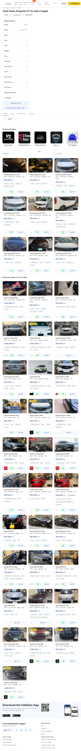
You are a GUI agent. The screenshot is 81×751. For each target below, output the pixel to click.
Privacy (43, 734)
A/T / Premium (8, 655)
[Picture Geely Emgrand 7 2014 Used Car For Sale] (15, 406)
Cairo (7, 183)
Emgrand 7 (72, 347)
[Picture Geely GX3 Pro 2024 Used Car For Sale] (40, 406)
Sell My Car (75, 3)
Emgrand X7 (18, 183)
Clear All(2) (28, 15)
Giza (7, 262)
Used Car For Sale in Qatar (48, 745)
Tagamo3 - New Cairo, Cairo (13, 576)
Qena (33, 222)
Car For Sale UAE (7, 742)
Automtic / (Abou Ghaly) (16, 578)
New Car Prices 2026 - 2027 (16, 108)
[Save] (24, 160)
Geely (12, 183)
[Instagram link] (30, 730)
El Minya (60, 185)
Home (42, 725)
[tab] (6, 114)
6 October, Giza (61, 614)
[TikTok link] (21, 730)
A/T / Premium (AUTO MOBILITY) (64, 502)
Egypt (7, 730)
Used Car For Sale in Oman (48, 748)
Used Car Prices (16, 103)
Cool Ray (7, 350)
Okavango (43, 308)
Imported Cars (26, 3)
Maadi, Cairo (35, 262)
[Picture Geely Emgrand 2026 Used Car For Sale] (66, 444)
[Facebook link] (16, 730)
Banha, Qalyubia (10, 222)
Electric (36, 350)
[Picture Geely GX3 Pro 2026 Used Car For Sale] (66, 367)
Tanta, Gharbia (61, 306)
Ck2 (16, 614)
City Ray (7, 309)
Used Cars (15, 3)
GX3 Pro (74, 385)
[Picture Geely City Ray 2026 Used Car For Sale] (15, 444)
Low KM (32, 265)
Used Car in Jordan (46, 742)
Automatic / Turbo (9, 186)
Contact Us (44, 728)
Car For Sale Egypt (7, 739)
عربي (65, 3)
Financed (58, 504)
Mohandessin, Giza (10, 498)
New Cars (20, 3)
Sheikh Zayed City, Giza (12, 306)
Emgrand (73, 463)
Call (21, 192)
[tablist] (40, 114)
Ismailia (60, 224)
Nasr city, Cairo (35, 424)
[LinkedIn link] (25, 730)
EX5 (31, 350)
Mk (18, 540)
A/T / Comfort (33, 311)
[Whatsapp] (11, 192)
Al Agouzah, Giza (62, 424)
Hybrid (40, 311)
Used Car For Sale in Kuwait (48, 739)
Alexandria (60, 347)
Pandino (73, 306)
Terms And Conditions (47, 731)
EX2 (31, 388)
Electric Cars (33, 3)
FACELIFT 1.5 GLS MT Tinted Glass (38, 617)
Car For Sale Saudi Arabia (9, 745)
